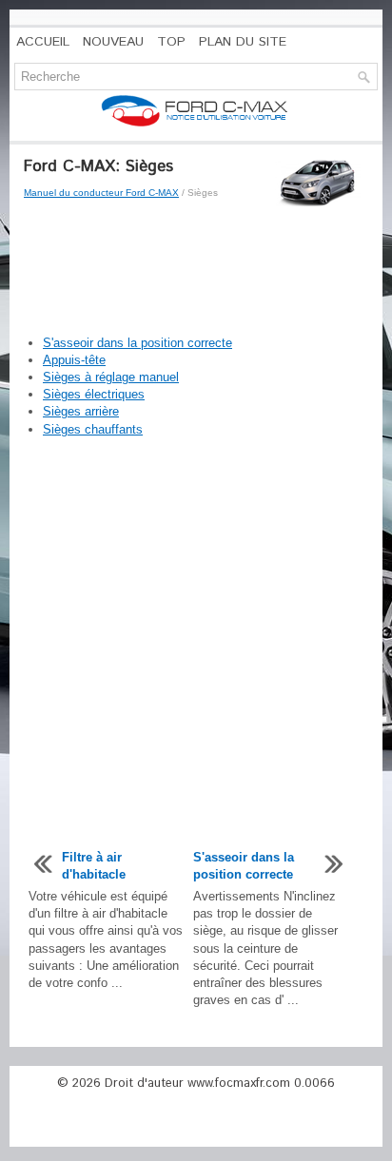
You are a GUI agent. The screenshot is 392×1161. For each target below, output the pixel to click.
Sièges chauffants (93, 429)
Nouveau (113, 41)
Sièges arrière (81, 411)
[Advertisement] (196, 268)
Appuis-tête (74, 360)
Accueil (42, 41)
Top (171, 41)
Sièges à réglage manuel (111, 377)
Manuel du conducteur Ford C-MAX (101, 192)
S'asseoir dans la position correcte (137, 343)
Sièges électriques (94, 394)
